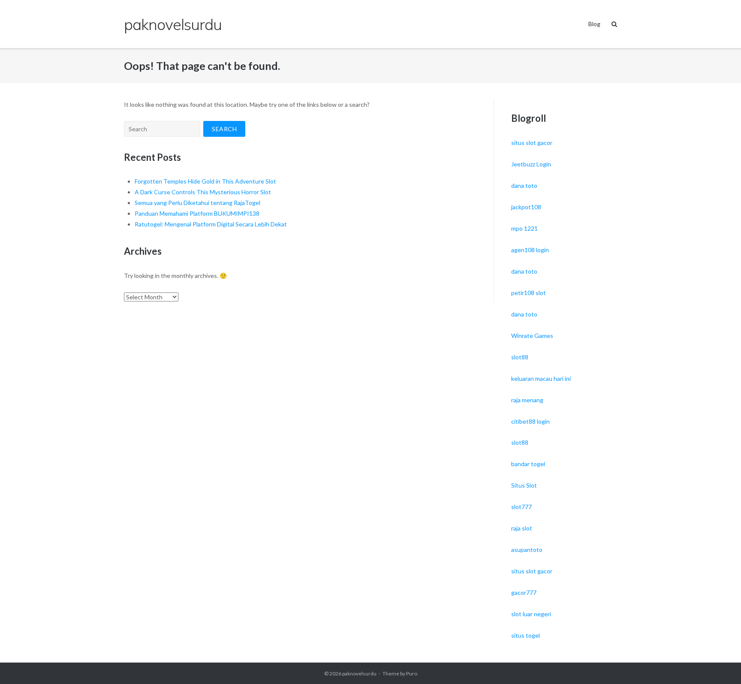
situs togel (525, 635)
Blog (594, 23)
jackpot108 (526, 207)
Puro (411, 673)
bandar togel (528, 463)
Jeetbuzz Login (531, 164)
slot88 (519, 357)
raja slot (521, 528)
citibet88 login (530, 421)
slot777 (521, 506)
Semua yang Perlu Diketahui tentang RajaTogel (197, 202)
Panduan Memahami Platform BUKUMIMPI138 (197, 213)
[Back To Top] (719, 663)
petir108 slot (528, 292)
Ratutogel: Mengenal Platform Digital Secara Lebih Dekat (211, 224)
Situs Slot (524, 485)
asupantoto (526, 549)
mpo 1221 (524, 228)
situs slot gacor (531, 142)
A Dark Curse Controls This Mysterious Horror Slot (203, 192)
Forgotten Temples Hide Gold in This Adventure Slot (205, 181)
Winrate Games (532, 335)
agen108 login (530, 249)
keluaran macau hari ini (541, 378)
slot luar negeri (531, 614)
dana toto (524, 185)
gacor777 (523, 592)
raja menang (527, 400)
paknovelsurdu (359, 673)
